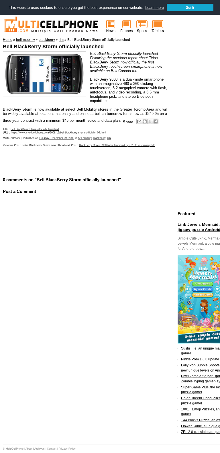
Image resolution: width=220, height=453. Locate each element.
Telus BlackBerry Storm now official (43, 145)
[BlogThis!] (145, 121)
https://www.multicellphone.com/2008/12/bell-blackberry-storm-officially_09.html (58, 132)
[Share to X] (150, 121)
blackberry (99, 138)
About (28, 448)
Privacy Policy (67, 448)
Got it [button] (190, 7)
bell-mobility (85, 138)
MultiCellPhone (14, 448)
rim (109, 138)
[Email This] (139, 121)
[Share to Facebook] (155, 121)
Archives (39, 448)
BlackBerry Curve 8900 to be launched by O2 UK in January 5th (117, 145)
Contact (51, 448)
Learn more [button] (154, 7)
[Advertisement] (70, 161)
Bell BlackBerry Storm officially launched (53, 46)
